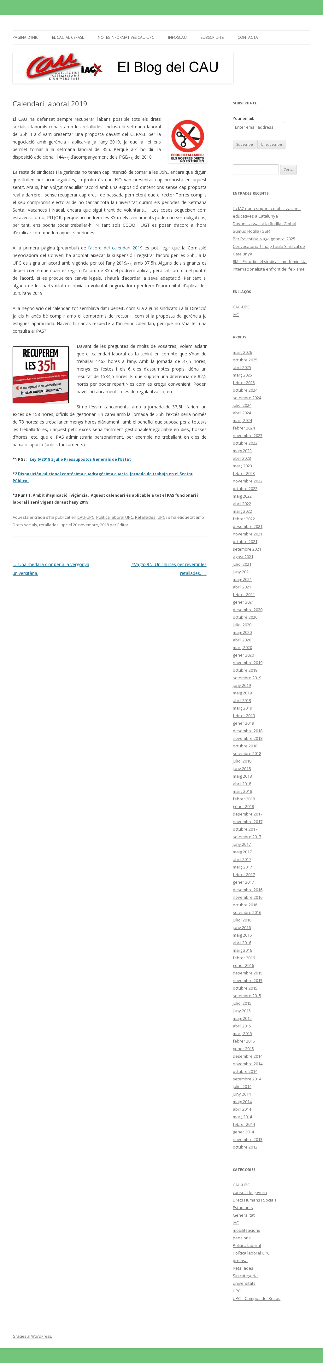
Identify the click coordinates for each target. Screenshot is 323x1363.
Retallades (145, 517)
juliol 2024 (242, 405)
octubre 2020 (245, 617)
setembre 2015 (247, 995)
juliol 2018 (242, 761)
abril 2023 (242, 458)
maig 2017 (242, 852)
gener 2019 (243, 723)
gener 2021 (243, 602)
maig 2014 (242, 1101)
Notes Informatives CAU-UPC (126, 37)
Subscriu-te (212, 37)
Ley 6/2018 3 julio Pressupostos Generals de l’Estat (80, 459)
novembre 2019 (247, 662)
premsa (240, 1260)
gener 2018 (243, 806)
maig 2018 (242, 776)
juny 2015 (242, 1011)
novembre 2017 (247, 821)
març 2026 (242, 352)
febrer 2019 (244, 715)
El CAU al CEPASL (68, 37)
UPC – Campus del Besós (256, 1298)
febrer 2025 (244, 382)
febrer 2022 (244, 519)
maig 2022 (242, 496)
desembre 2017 (247, 814)
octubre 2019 (245, 670)
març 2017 (242, 867)
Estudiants (243, 1207)
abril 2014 (242, 1109)
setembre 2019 (247, 678)
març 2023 (242, 466)
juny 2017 (242, 844)
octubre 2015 (245, 988)
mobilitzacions (246, 1230)
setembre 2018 (247, 753)
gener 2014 (243, 1132)
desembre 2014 (247, 1056)
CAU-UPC (85, 517)
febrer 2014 (244, 1124)
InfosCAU (177, 37)
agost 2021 (243, 556)
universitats (244, 1283)
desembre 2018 (247, 731)
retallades (49, 525)
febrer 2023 (244, 473)
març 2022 (242, 511)
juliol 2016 (242, 920)
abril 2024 (242, 413)
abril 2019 (242, 700)
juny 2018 (242, 768)
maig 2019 (242, 693)
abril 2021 (242, 587)
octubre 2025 (245, 360)
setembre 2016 (247, 912)
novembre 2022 (247, 481)
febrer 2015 (244, 1041)
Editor (122, 525)
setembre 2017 (247, 836)
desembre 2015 (247, 973)
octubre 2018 (245, 746)
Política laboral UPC (114, 517)
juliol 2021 (242, 564)
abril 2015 (242, 1026)
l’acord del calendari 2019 (115, 248)
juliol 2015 (242, 1003)
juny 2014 (242, 1094)
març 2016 (242, 950)
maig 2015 (242, 1018)
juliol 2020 (242, 625)
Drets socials (25, 525)
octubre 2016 (245, 905)
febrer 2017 (244, 874)
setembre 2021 (247, 549)
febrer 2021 (244, 594)
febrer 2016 (244, 958)
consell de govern (250, 1192)
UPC (161, 517)
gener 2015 (243, 1048)
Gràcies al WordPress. (32, 1336)
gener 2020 (243, 655)
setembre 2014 (247, 1079)
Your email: (243, 118)
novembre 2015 (247, 980)
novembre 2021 (247, 534)
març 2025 (242, 375)
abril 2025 (242, 367)
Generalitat (244, 1215)
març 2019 (242, 708)
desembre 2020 (247, 609)
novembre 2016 (247, 897)
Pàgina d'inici (26, 37)
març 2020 (242, 647)
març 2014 (242, 1117)
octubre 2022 (245, 488)
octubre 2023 (245, 443)
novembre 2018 (247, 738)
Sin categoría (245, 1275)
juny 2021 (242, 572)
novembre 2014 (247, 1064)
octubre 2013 (245, 1147)
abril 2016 (242, 942)
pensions (242, 1238)
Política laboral (247, 1245)
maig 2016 (242, 935)
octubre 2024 (245, 390)
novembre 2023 (247, 435)
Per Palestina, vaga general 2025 (264, 239)
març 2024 (242, 420)
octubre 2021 (245, 541)
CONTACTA (248, 37)
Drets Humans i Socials (255, 1200)
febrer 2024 (244, 428)
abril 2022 (242, 503)
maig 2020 (242, 632)
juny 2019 (242, 685)
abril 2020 (242, 640)
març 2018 (242, 791)
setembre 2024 (247, 398)
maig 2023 (242, 450)
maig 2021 (242, 579)
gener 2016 (243, 965)
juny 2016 (242, 927)
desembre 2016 (247, 889)
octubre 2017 (245, 829)
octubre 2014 (245, 1071)
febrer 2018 (244, 799)
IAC (236, 314)
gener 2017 (243, 882)
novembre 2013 (247, 1139)
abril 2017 (242, 859)
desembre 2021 (247, 526)
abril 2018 (242, 784)
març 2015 (242, 1033)
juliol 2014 (242, 1086)
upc (64, 525)
